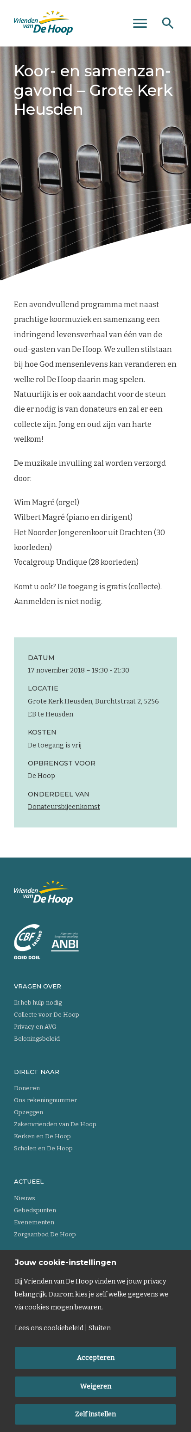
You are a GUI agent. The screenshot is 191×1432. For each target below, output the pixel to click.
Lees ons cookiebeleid (49, 1328)
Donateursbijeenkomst (64, 807)
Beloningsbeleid (37, 1038)
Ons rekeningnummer (45, 1100)
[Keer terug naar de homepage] (43, 23)
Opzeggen (28, 1112)
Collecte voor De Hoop (46, 1014)
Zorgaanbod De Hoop (45, 1234)
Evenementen (34, 1222)
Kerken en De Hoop (42, 1136)
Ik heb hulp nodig (38, 1002)
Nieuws (24, 1198)
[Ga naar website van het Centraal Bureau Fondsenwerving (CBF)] (27, 941)
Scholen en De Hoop (43, 1148)
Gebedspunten (35, 1210)
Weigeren (95, 1386)
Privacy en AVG (35, 1026)
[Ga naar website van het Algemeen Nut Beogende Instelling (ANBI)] (64, 941)
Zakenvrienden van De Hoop (55, 1124)
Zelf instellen (95, 1414)
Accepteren (96, 1358)
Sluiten (100, 1328)
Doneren (27, 1088)
